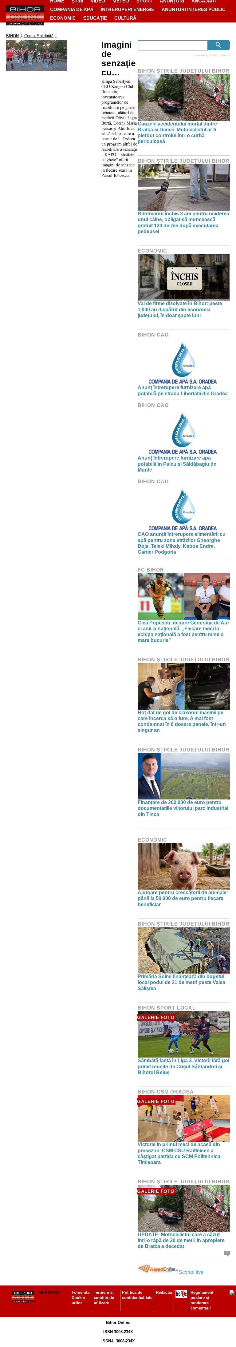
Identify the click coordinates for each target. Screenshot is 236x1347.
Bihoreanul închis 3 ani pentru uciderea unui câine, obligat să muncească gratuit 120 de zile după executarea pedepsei (183, 222)
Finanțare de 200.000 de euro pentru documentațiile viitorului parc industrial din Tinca (183, 808)
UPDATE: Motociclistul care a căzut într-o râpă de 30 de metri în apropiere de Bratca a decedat (181, 1240)
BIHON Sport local (167, 1007)
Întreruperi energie (127, 9)
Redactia (164, 1292)
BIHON (12, 36)
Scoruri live (191, 1272)
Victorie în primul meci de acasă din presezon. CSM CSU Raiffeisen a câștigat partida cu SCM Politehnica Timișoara (179, 1153)
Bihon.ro (49, 1292)
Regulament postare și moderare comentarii (202, 1300)
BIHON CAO (153, 334)
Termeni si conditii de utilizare (104, 1297)
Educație (95, 18)
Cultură (125, 18)
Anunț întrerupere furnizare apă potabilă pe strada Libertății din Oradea (183, 390)
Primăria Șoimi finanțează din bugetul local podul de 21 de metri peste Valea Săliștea (181, 982)
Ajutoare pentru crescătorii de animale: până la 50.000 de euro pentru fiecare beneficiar (183, 898)
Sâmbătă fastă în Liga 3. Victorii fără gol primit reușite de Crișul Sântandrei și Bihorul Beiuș (183, 1066)
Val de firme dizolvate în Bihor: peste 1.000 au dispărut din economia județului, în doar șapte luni (180, 309)
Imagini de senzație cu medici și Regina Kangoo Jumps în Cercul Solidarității (118, 58)
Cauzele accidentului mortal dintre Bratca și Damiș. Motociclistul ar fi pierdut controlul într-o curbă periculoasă (177, 132)
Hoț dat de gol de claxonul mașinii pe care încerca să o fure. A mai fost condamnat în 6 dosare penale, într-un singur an (182, 721)
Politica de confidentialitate (137, 1295)
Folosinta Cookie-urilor (80, 1297)
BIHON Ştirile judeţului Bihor (184, 71)
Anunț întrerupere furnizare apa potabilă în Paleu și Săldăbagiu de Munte (177, 463)
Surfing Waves (219, 55)
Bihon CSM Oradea (166, 1091)
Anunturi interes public (194, 9)
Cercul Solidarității (40, 36)
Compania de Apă (71, 9)
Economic (63, 18)
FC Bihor (151, 569)
